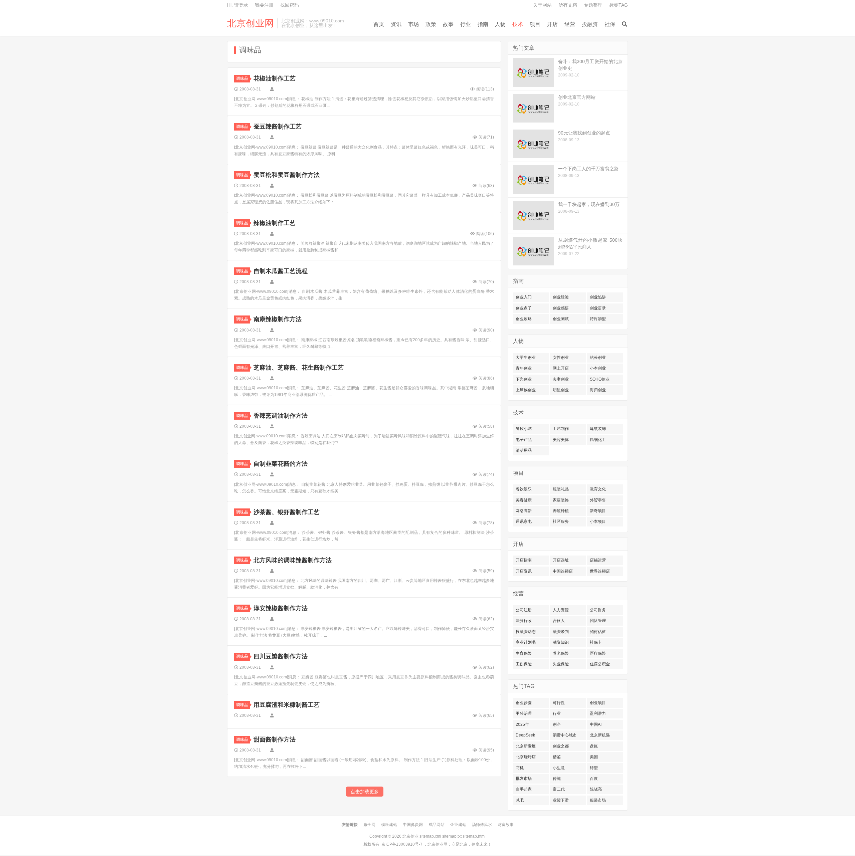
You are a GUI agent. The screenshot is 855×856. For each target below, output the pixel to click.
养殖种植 (561, 510)
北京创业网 (250, 23)
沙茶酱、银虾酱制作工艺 (286, 512)
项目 (535, 24)
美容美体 (561, 439)
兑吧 (520, 800)
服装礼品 (561, 489)
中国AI (596, 724)
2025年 (522, 724)
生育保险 (524, 653)
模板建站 (389, 824)
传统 (557, 778)
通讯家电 (524, 521)
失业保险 (561, 664)
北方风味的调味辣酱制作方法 (292, 560)
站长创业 (598, 357)
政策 (430, 24)
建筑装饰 (598, 428)
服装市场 (598, 800)
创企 (557, 724)
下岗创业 (524, 379)
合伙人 (559, 620)
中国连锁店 (563, 571)
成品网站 (437, 824)
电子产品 (524, 439)
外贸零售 (598, 500)
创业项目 (598, 702)
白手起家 (524, 789)
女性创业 (561, 357)
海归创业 (598, 390)
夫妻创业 (561, 379)
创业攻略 (524, 318)
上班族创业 (526, 390)
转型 (594, 768)
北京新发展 (526, 746)
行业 (465, 24)
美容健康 (524, 500)
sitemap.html (474, 836)
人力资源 (561, 610)
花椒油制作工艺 (274, 78)
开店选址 (561, 560)
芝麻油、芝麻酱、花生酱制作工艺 (298, 367)
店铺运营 (598, 560)
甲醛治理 (524, 713)
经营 (569, 24)
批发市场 (524, 778)
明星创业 (561, 390)
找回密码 (289, 5)
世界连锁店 (600, 571)
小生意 (559, 768)
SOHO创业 (600, 379)
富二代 (559, 789)
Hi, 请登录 (237, 5)
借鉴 (557, 757)
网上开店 (561, 368)
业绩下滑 (561, 800)
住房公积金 (600, 664)
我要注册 (264, 5)
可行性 (559, 702)
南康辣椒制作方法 (277, 319)
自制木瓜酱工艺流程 (280, 271)
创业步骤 (524, 702)
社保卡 (596, 642)
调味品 (242, 78)
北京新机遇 (600, 735)
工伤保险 (524, 664)
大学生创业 (526, 357)
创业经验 (561, 297)
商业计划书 (526, 642)
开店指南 (524, 560)
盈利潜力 (598, 713)
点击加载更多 (365, 791)
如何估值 (598, 631)
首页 (378, 24)
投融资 (590, 24)
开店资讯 (524, 571)
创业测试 (561, 318)
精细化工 (598, 439)
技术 (517, 24)
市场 (413, 24)
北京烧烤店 (526, 757)
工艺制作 (561, 428)
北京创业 (410, 836)
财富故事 (506, 824)
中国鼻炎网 (413, 824)
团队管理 (598, 620)
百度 (594, 778)
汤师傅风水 (482, 824)
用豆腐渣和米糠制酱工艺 (286, 704)
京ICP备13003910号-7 (401, 844)
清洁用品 (524, 450)
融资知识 (561, 642)
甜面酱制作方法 (274, 739)
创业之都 (561, 746)
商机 (520, 768)
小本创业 (598, 368)
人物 (500, 24)
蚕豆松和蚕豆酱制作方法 (286, 175)
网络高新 (524, 510)
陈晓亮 (596, 789)
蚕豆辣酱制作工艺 (277, 126)
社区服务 (561, 521)
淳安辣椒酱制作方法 (280, 608)
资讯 (396, 24)
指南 (483, 24)
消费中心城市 (565, 735)
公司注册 (524, 610)
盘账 (594, 746)
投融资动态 (526, 631)
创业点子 (524, 308)
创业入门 (524, 297)
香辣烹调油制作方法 (280, 415)
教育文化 (598, 489)
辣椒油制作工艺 (274, 223)
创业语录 (598, 308)
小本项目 (598, 521)
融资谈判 (561, 631)
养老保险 (561, 653)
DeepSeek (525, 735)
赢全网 (369, 824)
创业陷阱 (598, 297)
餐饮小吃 (524, 428)
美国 (594, 757)
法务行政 (524, 620)
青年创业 (524, 368)
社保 (610, 24)
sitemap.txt (452, 836)
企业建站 (458, 824)
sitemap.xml (430, 836)
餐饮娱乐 (524, 489)
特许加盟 (598, 318)
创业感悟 (561, 308)
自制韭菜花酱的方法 (280, 463)
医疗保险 (598, 653)
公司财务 (598, 610)
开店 (552, 24)
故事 (448, 24)
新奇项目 (598, 510)
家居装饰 (561, 500)
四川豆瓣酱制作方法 (280, 656)
